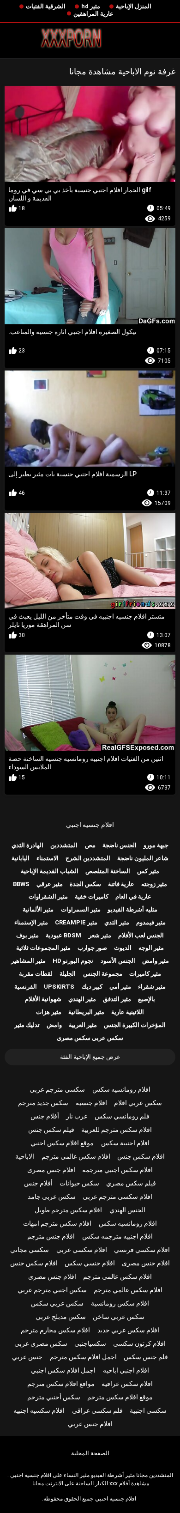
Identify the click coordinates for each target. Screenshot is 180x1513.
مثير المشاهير (28, 960)
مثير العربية (83, 1024)
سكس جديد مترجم (43, 1102)
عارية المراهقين (93, 13)
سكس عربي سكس (57, 1303)
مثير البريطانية (86, 1012)
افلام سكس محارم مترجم (55, 1330)
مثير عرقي (49, 884)
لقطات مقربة (36, 973)
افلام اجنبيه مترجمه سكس (117, 1236)
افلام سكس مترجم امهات (57, 1223)
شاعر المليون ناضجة (142, 858)
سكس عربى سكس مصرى (90, 1037)
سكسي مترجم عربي (57, 1089)
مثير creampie (76, 922)
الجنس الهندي (127, 1210)
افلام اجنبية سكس (125, 1143)
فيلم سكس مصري (131, 1183)
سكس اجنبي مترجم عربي (52, 1290)
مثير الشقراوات (48, 896)
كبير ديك (92, 986)
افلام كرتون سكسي (139, 1343)
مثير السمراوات (81, 909)
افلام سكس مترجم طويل (68, 1210)
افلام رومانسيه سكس (121, 1089)
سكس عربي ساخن (118, 1316)
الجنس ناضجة (119, 845)
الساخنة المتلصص (107, 871)
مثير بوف (27, 935)
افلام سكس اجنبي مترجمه (117, 1169)
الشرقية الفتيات (46, 6)
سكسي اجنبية (148, 1410)
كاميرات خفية (91, 896)
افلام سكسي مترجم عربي (117, 1196)
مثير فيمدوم (151, 922)
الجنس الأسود (118, 960)
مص (90, 845)
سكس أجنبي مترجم (53, 1397)
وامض (54, 1024)
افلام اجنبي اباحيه (126, 1370)
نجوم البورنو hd (73, 960)
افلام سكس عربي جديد (128, 1330)
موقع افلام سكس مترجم (120, 1397)
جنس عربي (27, 1357)
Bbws (21, 884)
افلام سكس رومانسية (120, 1303)
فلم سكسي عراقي (97, 1410)
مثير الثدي (116, 922)
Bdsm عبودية (63, 935)
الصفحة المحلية (90, 1453)
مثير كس (148, 871)
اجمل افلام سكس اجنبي (63, 1370)
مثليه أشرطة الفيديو (132, 909)
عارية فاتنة (121, 884)
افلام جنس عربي (90, 1424)
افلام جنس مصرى (51, 1169)
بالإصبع (146, 999)
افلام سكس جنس (141, 1156)
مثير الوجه (151, 947)
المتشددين (64, 845)
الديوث (123, 947)
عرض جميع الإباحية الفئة (90, 1056)
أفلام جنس (44, 1116)
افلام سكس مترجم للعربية (116, 1129)
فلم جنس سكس (146, 1357)
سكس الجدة (85, 884)
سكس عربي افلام (138, 1102)
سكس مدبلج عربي (61, 1316)
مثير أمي (120, 986)
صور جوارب (92, 947)
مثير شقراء (152, 986)
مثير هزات (48, 1012)
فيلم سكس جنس (51, 1129)
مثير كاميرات (145, 973)
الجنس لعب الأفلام (141, 935)
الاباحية (24, 1156)
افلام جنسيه (91, 1102)
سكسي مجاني (29, 1249)
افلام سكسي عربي (81, 1249)
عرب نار (77, 1116)
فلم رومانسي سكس (122, 1116)
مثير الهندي (82, 999)
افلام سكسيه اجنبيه (39, 1410)
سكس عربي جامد (52, 1196)
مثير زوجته (154, 884)
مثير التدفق (117, 999)
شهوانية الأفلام (43, 999)
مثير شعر (100, 935)
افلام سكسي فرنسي (142, 1249)
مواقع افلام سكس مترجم (61, 1383)
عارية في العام (133, 896)
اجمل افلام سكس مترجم (83, 1357)
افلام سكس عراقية (127, 1383)
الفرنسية (25, 986)
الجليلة (68, 973)
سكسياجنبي (90, 1343)
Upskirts (59, 986)
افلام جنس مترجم (51, 1236)
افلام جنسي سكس (90, 1263)
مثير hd (90, 6)
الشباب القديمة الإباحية (49, 871)
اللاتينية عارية (127, 1012)
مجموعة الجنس (102, 973)
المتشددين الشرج (88, 858)
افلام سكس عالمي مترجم (76, 1156)
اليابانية (21, 858)
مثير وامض (155, 960)
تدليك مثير (27, 1024)
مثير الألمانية (38, 909)
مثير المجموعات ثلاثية (43, 947)
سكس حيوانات (79, 1183)
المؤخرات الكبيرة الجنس (135, 1024)
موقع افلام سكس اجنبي (62, 1143)
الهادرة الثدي (27, 845)
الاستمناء (47, 858)
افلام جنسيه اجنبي (90, 824)
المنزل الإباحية (133, 6)
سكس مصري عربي (40, 1343)
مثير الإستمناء (31, 922)
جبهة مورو (156, 845)
